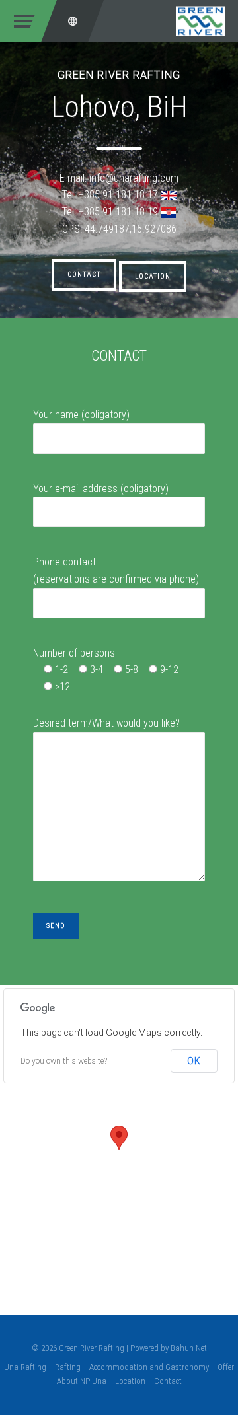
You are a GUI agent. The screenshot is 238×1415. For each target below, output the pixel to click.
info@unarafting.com (133, 178)
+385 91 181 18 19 (118, 211)
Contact (168, 1381)
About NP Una (81, 1381)
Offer (226, 1367)
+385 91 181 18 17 (118, 194)
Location (130, 1381)
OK (194, 1061)
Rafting (68, 1367)
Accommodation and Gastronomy (149, 1367)
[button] (119, 1137)
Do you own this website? (63, 1061)
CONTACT (83, 274)
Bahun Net (189, 1348)
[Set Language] (72, 21)
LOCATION (153, 276)
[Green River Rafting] (200, 20)
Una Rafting (25, 1367)
